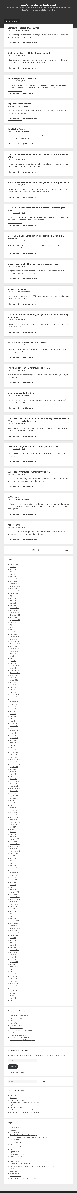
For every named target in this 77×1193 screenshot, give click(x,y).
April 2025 (13, 603)
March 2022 (13, 692)
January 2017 (14, 841)
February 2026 (14, 579)
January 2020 (14, 755)
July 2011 (13, 993)
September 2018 (15, 793)
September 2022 (15, 677)
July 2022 (13, 682)
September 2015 (15, 877)
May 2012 (13, 969)
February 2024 (14, 637)
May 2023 (13, 658)
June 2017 (13, 829)
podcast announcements (18, 1035)
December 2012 (15, 954)
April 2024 (13, 632)
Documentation (14, 1132)
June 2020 (13, 743)
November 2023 (15, 644)
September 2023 (15, 649)
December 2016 (15, 844)
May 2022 (13, 687)
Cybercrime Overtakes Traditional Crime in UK (29, 472)
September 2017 (15, 822)
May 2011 (13, 998)
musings (12, 1032)
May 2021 (13, 716)
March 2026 (13, 576)
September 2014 (15, 904)
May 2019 (13, 774)
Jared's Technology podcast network (38, 5)
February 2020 (14, 752)
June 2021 (13, 714)
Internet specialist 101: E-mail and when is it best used (34, 264)
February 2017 (14, 839)
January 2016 (14, 868)
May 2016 (13, 861)
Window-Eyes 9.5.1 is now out (22, 78)
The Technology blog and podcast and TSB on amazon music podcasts (32, 1166)
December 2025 (15, 584)
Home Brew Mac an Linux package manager (23, 1135)
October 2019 (14, 762)
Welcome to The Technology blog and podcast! (25, 1112)
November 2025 (15, 586)
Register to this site (15, 1147)
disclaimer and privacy (17, 1100)
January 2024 (14, 639)
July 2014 (13, 909)
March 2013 (13, 947)
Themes (12, 1168)
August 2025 (14, 593)
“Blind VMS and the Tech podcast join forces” (24, 1178)
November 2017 (15, 817)
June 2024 (13, 627)
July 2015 (13, 882)
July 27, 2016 (16, 81)
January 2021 (14, 726)
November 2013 (15, 928)
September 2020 (15, 735)
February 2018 (14, 810)
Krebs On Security (15, 1142)
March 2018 (13, 808)
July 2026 (13, 567)
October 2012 (14, 957)
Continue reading (15, 43)
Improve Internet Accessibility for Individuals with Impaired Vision (30, 1137)
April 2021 (13, 718)
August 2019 (14, 767)
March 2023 (13, 663)
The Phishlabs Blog (16, 1161)
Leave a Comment (31, 43)
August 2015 (14, 880)
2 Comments (29, 487)
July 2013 (13, 938)
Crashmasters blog (16, 1127)
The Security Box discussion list (20, 1164)
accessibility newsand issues (19, 1016)
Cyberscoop (13, 1130)
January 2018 (14, 812)
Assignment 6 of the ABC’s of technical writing (30, 53)
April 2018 (13, 805)
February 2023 (14, 665)
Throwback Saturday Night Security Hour (22, 1040)
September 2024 (15, 620)
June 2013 (13, 940)
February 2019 (14, 781)
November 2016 (15, 846)
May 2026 (13, 572)
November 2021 (15, 702)
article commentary (16, 1018)
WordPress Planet (15, 1176)
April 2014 (13, 916)
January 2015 (14, 894)
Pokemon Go (14, 525)
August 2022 (14, 680)
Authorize (13, 1095)
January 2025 (14, 610)
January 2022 (14, 697)
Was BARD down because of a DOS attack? (28, 342)
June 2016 (13, 858)
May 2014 (13, 914)
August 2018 (14, 796)
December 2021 (15, 699)
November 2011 (15, 983)
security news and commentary (20, 1037)
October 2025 (14, 588)
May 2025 (13, 600)
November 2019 (15, 759)
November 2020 (15, 730)
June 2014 (13, 911)
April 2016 (13, 863)
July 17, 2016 (16, 474)
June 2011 (13, 995)
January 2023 (14, 668)
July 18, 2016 (16, 423)
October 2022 (14, 675)
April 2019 (13, 776)
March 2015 (13, 889)
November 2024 (15, 615)
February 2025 (14, 608)
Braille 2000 (13, 1023)
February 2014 (14, 921)
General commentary (16, 1028)
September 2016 (15, 851)
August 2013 (14, 935)
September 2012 (15, 959)
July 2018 (13, 798)
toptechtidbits (14, 1171)
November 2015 (15, 873)
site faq (12, 1105)
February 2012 (14, 976)
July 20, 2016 (16, 345)
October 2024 (14, 617)
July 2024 (13, 625)
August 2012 (14, 962)
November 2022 (15, 673)
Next (66, 550)
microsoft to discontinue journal (23, 28)
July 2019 (13, 769)
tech (23, 55)
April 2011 (13, 1000)
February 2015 (14, 892)
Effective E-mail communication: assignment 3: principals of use (38, 182)
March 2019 (13, 779)
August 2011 (14, 991)
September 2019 (15, 764)
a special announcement (19, 104)
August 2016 (14, 853)
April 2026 (13, 574)
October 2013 (14, 930)
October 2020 (14, 733)
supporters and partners (17, 1154)
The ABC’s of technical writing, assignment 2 (29, 368)
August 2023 (14, 651)
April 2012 (13, 971)
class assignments (16, 1025)
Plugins (12, 1144)
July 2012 (13, 964)
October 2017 (14, 820)
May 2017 (13, 832)
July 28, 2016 (16, 30)
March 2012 (13, 974)
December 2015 (15, 870)
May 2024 (13, 629)
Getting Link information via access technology (24, 1102)
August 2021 (14, 709)
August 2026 (14, 564)
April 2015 (13, 887)
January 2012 (14, 979)
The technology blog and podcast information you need (27, 1110)
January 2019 (14, 783)
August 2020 (14, 738)
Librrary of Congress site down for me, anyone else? (33, 446)
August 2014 (14, 906)
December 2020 (15, 728)
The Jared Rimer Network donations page (23, 1159)
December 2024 (15, 612)
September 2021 (15, 706)
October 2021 (14, 704)
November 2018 (15, 788)
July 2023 (13, 653)
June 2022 (13, 685)
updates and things (17, 289)
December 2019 (15, 757)
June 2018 (13, 800)
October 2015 (14, 875)
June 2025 (13, 598)
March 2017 (13, 836)
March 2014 (13, 918)
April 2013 (13, 945)
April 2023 (13, 661)
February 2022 (14, 694)
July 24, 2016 (16, 131)
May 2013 (13, 942)
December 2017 (15, 815)
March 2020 (13, 750)
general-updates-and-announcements (21, 1030)
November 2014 (15, 899)
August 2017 (14, 824)
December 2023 (15, 641)
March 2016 (13, 865)
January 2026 (14, 581)
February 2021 (14, 723)
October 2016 (14, 848)
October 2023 (14, 646)
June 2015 (13, 885)
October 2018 (14, 791)
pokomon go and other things (22, 393)
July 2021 (13, 711)
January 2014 (14, 923)
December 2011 (15, 981)
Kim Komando (14, 1140)
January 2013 (14, 952)
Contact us (13, 1098)
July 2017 (13, 827)
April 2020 (13, 747)
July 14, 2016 (16, 527)
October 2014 (14, 901)
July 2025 (13, 596)
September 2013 (15, 933)
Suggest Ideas (14, 1149)
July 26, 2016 (16, 106)
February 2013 (14, 950)
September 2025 (15, 591)
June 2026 (13, 569)
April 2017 (13, 834)
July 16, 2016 (16, 499)
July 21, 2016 (16, 291)
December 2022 (15, 670)
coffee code (13, 497)
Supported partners (16, 1107)
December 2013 (15, 926)
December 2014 (15, 897)
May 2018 (13, 803)
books (12, 1020)
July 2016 (13, 856)
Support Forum (14, 1152)
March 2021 (13, 721)
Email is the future (16, 129)
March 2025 (13, 605)
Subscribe (13, 1067)
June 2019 (13, 771)
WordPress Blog (15, 1173)
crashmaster (26, 30)
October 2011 (14, 986)
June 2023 (13, 656)
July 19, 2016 (16, 370)
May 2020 (13, 745)
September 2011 (15, 988)
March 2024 (13, 634)
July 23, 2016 (16, 266)
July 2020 (13, 740)
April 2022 (13, 690)
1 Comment (29, 93)
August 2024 (14, 622)
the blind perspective (16, 1156)
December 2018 (15, 786)
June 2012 (13, 967)
